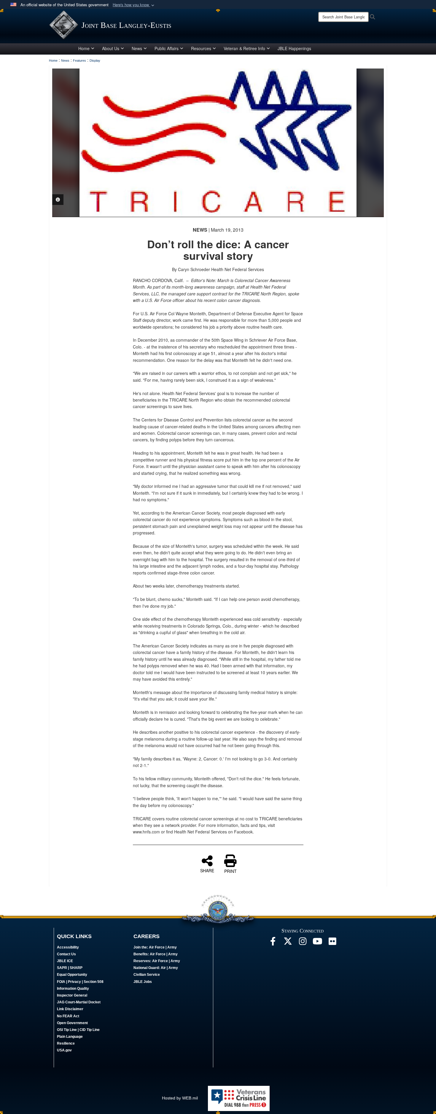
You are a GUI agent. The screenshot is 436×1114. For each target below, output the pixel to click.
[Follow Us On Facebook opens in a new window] (272, 942)
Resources (201, 48)
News (137, 48)
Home (84, 48)
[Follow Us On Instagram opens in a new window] (302, 942)
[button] (134, 5)
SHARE (207, 870)
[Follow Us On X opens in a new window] (287, 942)
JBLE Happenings (294, 48)
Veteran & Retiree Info (244, 48)
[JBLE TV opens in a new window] (317, 942)
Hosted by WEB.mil (180, 1098)
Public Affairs (167, 48)
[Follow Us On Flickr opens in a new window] (332, 942)
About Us (110, 48)
